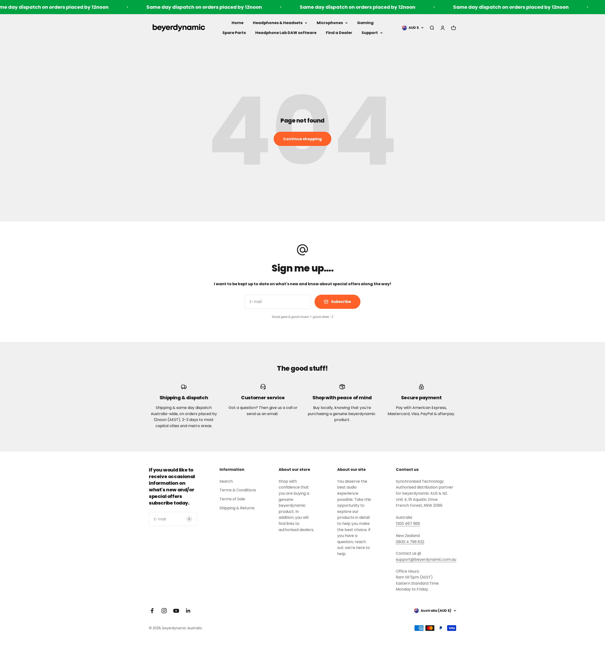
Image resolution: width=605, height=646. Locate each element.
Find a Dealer (339, 32)
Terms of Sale (232, 499)
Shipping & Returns (237, 508)
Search (226, 481)
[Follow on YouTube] (176, 611)
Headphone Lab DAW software (285, 32)
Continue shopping (302, 139)
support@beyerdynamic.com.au (426, 559)
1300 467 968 (408, 523)
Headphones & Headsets (277, 23)
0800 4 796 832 (410, 541)
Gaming (365, 23)
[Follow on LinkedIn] (188, 611)
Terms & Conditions (238, 490)
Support (370, 32)
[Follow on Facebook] (152, 611)
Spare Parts (234, 32)
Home (237, 23)
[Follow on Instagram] (164, 611)
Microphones (330, 23)
